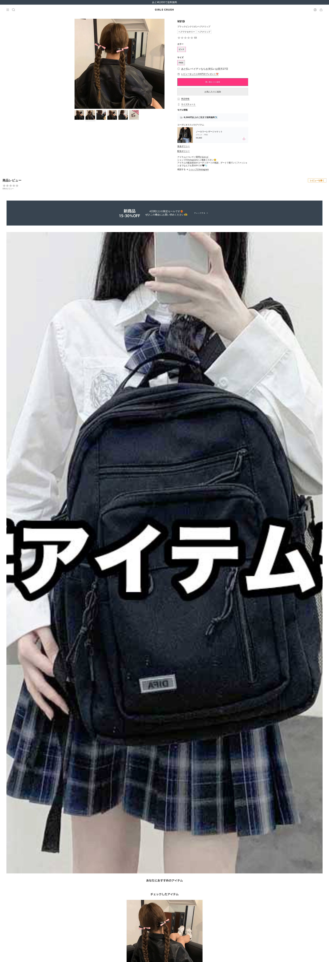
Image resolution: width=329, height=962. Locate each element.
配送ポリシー (183, 151)
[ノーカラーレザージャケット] (185, 135)
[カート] (321, 10)
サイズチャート (188, 104)
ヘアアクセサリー (187, 31)
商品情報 (185, 98)
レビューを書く (317, 180)
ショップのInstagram (199, 169)
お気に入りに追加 (212, 91)
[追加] (244, 139)
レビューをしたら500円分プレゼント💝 (199, 74)
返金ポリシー (183, 146)
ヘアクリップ (204, 31)
